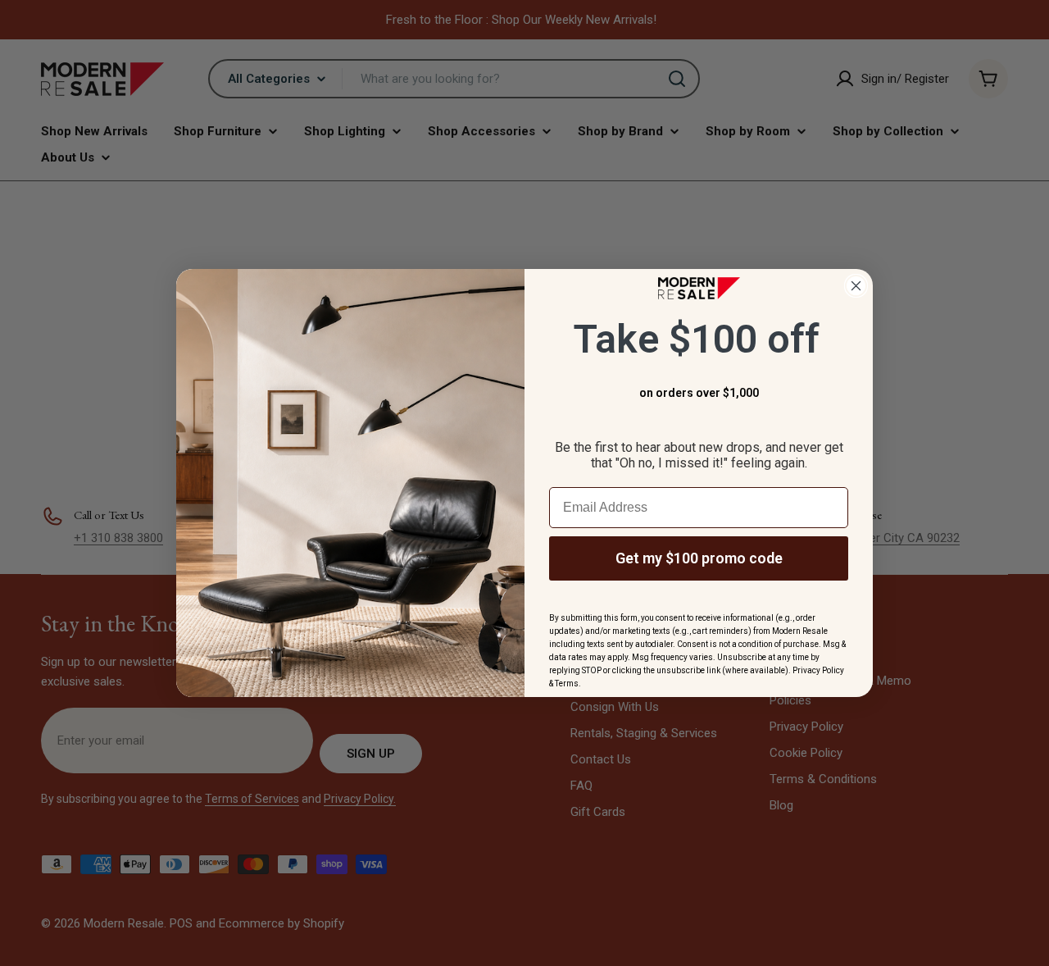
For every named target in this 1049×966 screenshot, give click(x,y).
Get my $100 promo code (699, 558)
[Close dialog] (856, 286)
